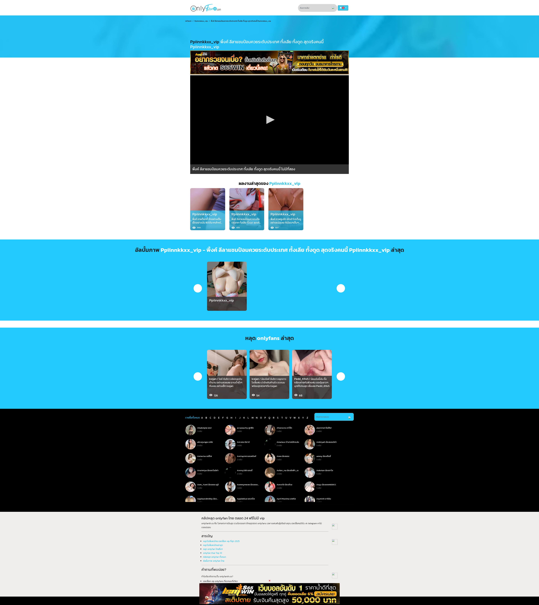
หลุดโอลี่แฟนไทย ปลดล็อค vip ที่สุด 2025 (221, 541)
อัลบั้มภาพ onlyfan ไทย (213, 560)
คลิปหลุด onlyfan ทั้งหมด (214, 557)
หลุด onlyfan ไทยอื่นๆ (213, 549)
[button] (343, 8)
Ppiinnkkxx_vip (201, 21)
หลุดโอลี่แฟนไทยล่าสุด (213, 545)
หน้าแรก (188, 21)
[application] (269, 120)
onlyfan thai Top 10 (212, 553)
